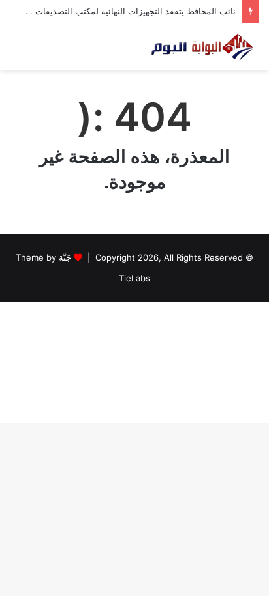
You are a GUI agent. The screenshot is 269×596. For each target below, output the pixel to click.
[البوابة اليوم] (202, 47)
